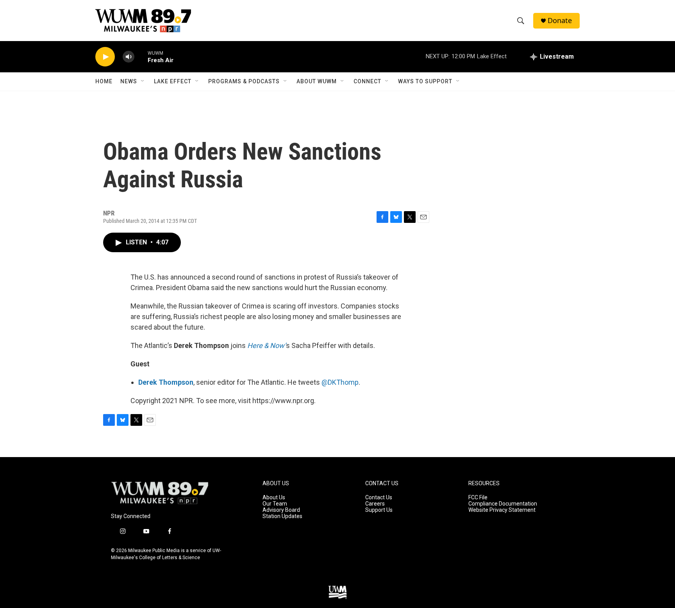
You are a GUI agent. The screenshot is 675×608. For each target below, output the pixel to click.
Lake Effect (172, 81)
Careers (375, 504)
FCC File (478, 497)
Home (103, 81)
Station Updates (282, 516)
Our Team (274, 504)
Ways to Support (425, 81)
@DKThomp (340, 382)
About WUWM (316, 81)
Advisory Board (281, 510)
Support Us (379, 510)
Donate (560, 20)
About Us (273, 497)
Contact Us (378, 497)
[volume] (128, 57)
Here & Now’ (266, 345)
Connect (367, 81)
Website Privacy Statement (502, 510)
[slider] (141, 56)
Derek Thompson (165, 382)
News (128, 81)
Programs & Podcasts (244, 81)
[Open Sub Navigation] (143, 81)
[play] (105, 56)
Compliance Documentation (502, 504)
